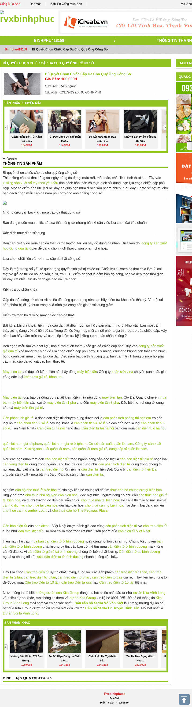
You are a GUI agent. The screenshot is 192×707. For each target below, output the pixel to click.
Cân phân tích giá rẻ (18, 418)
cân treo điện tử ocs (76, 582)
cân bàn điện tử (57, 459)
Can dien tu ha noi (51, 428)
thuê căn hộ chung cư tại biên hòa (136, 490)
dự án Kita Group (83, 598)
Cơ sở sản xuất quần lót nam (111, 444)
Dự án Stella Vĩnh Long (20, 613)
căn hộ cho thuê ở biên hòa (36, 490)
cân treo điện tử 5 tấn (40, 577)
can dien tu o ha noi (150, 428)
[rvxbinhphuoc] (27, 16)
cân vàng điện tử (15, 464)
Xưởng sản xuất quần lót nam (47, 449)
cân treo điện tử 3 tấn (74, 577)
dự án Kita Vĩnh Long (149, 593)
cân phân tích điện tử (114, 464)
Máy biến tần (12, 397)
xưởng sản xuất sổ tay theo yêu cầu (30, 183)
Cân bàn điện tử (15, 526)
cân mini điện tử (30, 531)
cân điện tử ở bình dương (127, 546)
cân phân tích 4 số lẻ (90, 423)
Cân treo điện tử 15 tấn (116, 582)
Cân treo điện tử (36, 572)
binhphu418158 (49, 41)
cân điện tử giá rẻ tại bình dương (53, 551)
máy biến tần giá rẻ (28, 408)
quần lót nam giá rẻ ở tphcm (65, 444)
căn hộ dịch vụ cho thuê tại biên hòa (30, 505)
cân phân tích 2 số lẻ (33, 423)
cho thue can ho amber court (25, 510)
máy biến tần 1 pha (61, 402)
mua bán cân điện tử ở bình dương (57, 541)
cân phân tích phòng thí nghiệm (127, 418)
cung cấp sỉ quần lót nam (128, 449)
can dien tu (94, 474)
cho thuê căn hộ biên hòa (104, 505)
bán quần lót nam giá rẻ (89, 449)
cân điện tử (89, 469)
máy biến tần (87, 372)
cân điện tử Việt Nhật (134, 531)
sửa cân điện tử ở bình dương (60, 557)
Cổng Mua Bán (10, 4)
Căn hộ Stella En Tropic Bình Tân (112, 608)
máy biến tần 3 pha (104, 402)
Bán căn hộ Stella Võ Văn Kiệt (98, 603)
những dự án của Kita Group (57, 593)
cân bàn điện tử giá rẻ (136, 459)
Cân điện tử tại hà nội (97, 428)
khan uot (55, 377)
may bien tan (112, 397)
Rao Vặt (35, 4)
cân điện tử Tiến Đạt (142, 469)
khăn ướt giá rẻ (35, 377)
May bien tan (12, 372)
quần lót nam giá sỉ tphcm (22, 444)
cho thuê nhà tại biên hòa (100, 500)
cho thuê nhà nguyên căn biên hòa (51, 495)
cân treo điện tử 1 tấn (131, 572)
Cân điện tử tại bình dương (139, 551)
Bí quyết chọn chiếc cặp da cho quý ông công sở (48, 63)
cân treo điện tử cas (107, 577)
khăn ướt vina (122, 372)
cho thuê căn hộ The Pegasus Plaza (79, 510)
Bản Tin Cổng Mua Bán (66, 4)
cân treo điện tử (52, 469)
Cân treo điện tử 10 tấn (42, 582)
